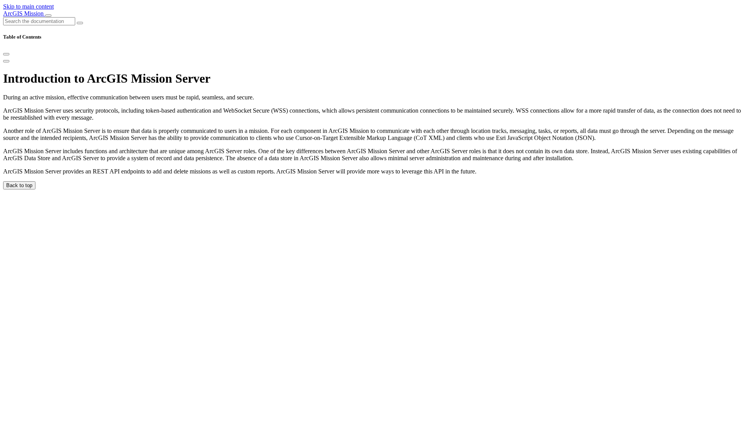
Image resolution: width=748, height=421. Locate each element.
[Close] (6, 54)
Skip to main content (28, 6)
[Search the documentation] (80, 23)
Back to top (19, 185)
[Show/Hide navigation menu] (48, 15)
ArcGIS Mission (24, 13)
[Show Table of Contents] (6, 61)
